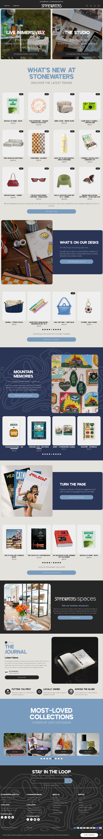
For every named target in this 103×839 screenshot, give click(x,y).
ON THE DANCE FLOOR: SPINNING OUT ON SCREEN (39, 556)
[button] (43, 329)
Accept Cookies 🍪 (89, 835)
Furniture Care (83, 810)
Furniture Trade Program (85, 807)
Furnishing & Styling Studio (60, 802)
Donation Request (58, 812)
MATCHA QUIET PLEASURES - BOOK (89, 556)
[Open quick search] (87, 6)
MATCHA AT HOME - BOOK (13, 121)
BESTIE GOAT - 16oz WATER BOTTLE (89, 323)
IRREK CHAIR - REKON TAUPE (64, 121)
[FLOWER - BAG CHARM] (64, 306)
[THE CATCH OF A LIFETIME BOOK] (14, 539)
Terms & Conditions (63, 835)
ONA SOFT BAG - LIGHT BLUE (39, 322)
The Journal (56, 800)
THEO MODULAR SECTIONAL (13, 158)
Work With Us (56, 807)
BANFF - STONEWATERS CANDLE (39, 447)
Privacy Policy (29, 827)
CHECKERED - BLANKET (39, 158)
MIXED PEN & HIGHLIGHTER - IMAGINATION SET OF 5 (14, 323)
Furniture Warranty (84, 812)
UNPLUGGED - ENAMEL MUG (89, 447)
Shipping (81, 805)
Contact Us (82, 797)
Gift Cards (56, 810)
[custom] (2, 817)
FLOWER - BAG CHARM (64, 322)
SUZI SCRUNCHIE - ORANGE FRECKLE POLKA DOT (38, 122)
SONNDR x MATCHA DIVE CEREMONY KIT (89, 159)
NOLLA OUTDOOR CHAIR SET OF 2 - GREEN (64, 196)
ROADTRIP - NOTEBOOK (64, 447)
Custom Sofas (57, 805)
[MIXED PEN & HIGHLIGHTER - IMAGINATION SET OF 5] (14, 306)
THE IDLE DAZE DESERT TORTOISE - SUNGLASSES (38, 196)
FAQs (80, 800)
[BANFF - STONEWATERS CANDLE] (39, 430)
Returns (81, 802)
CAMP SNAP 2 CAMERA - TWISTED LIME (89, 122)
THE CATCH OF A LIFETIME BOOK (14, 555)
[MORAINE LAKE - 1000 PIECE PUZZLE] (14, 430)
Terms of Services (55, 827)
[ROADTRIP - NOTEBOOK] (64, 430)
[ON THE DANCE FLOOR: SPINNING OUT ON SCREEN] (39, 539)
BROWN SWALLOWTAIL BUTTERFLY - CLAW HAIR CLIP (90, 196)
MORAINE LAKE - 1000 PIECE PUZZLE (14, 448)
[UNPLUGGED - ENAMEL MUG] (89, 430)
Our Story (55, 797)
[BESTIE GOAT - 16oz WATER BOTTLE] (89, 306)
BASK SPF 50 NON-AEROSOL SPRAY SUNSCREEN (64, 159)
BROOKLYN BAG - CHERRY (13, 195)
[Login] (91, 6)
